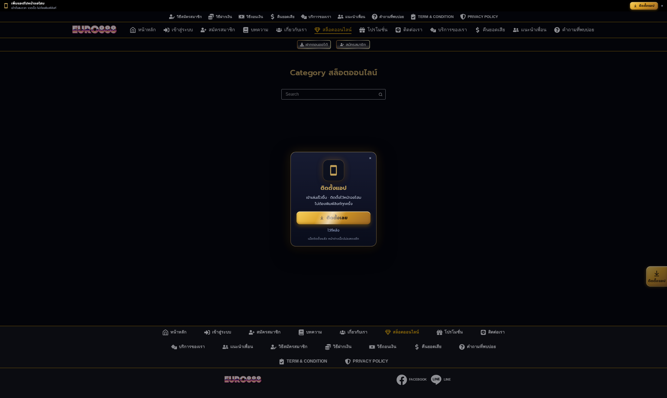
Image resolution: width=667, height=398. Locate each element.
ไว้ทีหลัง (333, 230)
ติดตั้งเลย (337, 217)
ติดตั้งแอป (646, 5)
